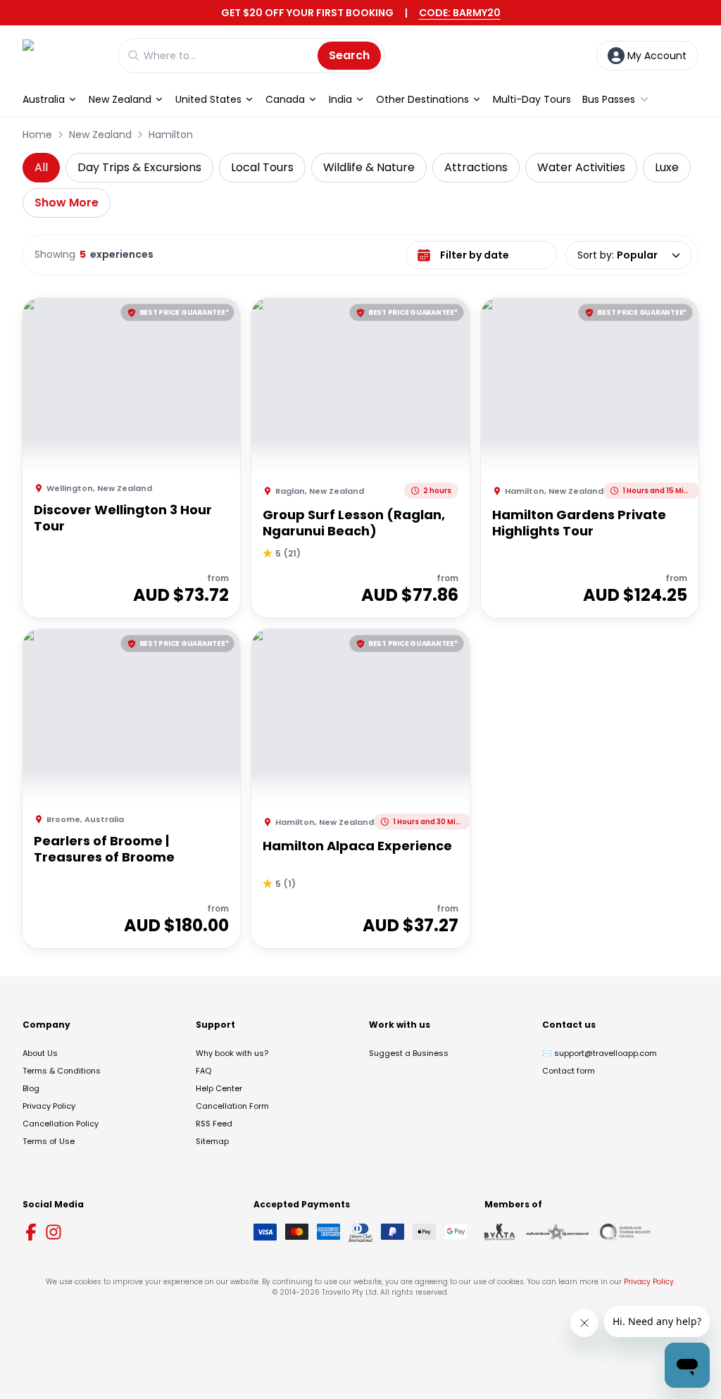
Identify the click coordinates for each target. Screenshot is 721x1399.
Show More (67, 202)
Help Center (219, 1088)
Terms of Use (49, 1141)
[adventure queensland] (557, 1232)
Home (37, 135)
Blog (31, 1088)
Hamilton (171, 135)
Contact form (568, 1070)
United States (208, 99)
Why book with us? (232, 1053)
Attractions (476, 167)
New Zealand (120, 99)
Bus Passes (608, 99)
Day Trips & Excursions (139, 167)
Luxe (667, 167)
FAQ (203, 1070)
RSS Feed (214, 1123)
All (41, 167)
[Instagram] (53, 1232)
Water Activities (581, 167)
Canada (285, 99)
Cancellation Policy (61, 1123)
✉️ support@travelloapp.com (599, 1053)
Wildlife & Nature (369, 167)
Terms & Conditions (62, 1070)
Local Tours (262, 167)
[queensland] (625, 1232)
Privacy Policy (49, 1106)
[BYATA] (499, 1232)
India (340, 99)
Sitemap (212, 1141)
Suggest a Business (409, 1053)
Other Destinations (422, 99)
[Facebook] (31, 1232)
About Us (40, 1053)
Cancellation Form (232, 1106)
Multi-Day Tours (532, 99)
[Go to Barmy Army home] (63, 55)
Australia (44, 99)
